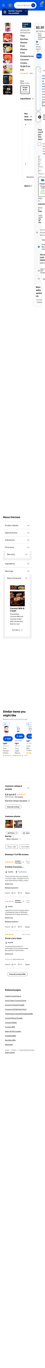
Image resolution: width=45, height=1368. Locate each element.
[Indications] (28, 540)
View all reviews (13, 807)
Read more (9, 884)
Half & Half (9, 1044)
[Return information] (37, 51)
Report (27, 893)
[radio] (25, 90)
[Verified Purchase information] (23, 862)
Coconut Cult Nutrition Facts (15, 1009)
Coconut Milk (10, 1027)
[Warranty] (26, 554)
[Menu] (4, 5)
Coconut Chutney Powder (14, 1005)
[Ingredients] (33, 99)
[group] (30, 73)
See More (16, 630)
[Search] (33, 5)
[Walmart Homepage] (10, 5)
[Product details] (28, 525)
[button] (26, 116)
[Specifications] (28, 533)
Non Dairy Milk (10, 1040)
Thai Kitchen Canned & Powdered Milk (19, 1014)
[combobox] (25, 5)
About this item (11, 517)
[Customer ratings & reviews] (28, 787)
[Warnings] (28, 571)
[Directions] (28, 547)
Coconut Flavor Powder (14, 1018)
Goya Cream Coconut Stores (15, 1000)
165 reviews (19, 797)
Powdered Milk (10, 1036)
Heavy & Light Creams (13, 1031)
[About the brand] (26, 578)
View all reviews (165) (17, 974)
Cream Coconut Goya (13, 996)
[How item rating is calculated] (29, 801)
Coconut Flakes (11, 1022)
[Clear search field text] (30, 5)
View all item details (33, 177)
